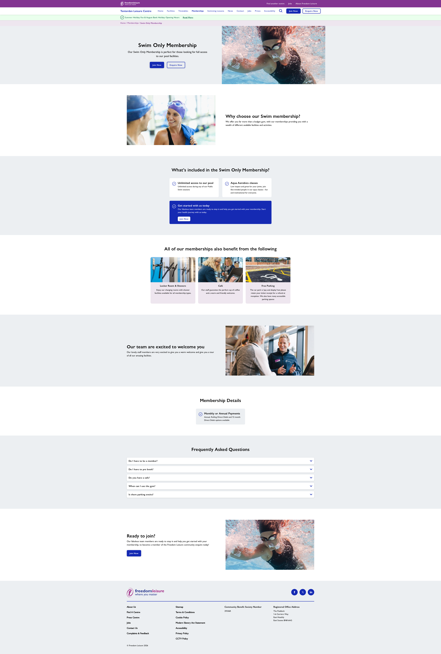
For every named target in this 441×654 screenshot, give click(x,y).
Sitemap (179, 607)
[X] (303, 592)
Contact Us (132, 628)
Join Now (293, 11)
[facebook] (294, 592)
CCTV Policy (182, 638)
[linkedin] (311, 592)
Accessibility (181, 628)
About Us (131, 607)
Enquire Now (311, 11)
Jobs (129, 622)
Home (123, 23)
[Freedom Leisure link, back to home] (130, 3)
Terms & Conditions (185, 612)
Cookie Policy (182, 617)
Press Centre (133, 617)
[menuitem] (275, 3)
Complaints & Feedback (138, 633)
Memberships (133, 23)
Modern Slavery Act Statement (190, 622)
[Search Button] (281, 11)
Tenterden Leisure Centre (135, 11)
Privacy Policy (182, 633)
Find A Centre (133, 612)
